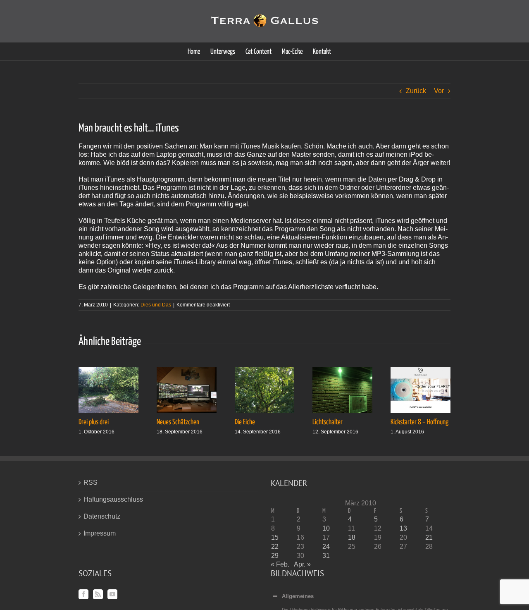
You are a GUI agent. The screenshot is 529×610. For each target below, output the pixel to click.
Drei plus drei (94, 422)
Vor (439, 90)
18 (351, 537)
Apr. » (302, 564)
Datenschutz (101, 516)
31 (326, 555)
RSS (90, 482)
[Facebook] (83, 594)
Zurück (416, 90)
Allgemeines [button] (298, 596)
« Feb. (280, 564)
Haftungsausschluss (113, 499)
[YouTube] (112, 594)
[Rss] (98, 594)
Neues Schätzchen (178, 422)
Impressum (99, 533)
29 (275, 555)
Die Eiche (245, 422)
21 (429, 537)
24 (326, 546)
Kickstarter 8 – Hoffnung (419, 422)
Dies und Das (156, 305)
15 (275, 537)
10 (326, 528)
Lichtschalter (327, 422)
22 (275, 546)
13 (403, 528)
